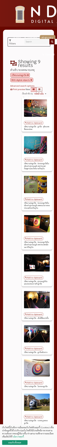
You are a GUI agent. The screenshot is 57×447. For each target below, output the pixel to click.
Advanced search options (22, 85)
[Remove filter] (28, 75)
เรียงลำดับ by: (27, 93)
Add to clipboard (34, 123)
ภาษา (18, 38)
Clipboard (49, 54)
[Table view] (39, 89)
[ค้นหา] (52, 41)
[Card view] (33, 89)
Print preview (18, 89)
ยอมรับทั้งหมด (14, 442)
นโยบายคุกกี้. (18, 436)
